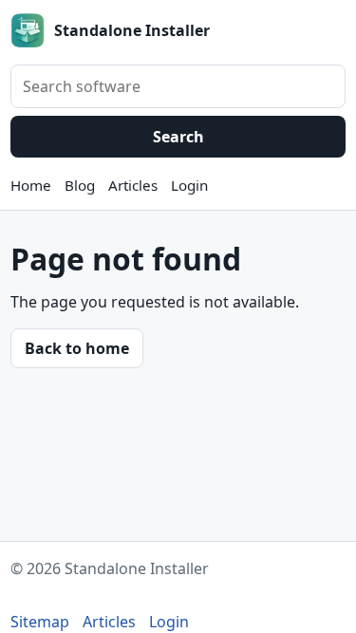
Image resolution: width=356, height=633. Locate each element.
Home (30, 185)
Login (189, 185)
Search (178, 136)
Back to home (77, 348)
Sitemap (39, 621)
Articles (133, 185)
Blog (80, 185)
